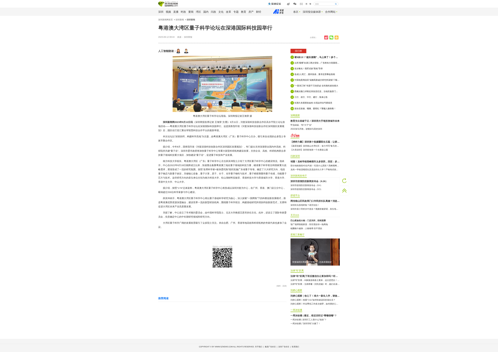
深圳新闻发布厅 (298, 175)
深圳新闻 (180, 20)
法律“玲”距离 (297, 270)
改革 (228, 11)
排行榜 (298, 51)
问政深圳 (295, 156)
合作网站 (330, 11)
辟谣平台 (295, 195)
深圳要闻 (191, 20)
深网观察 (295, 115)
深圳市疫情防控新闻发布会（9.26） (309, 181)
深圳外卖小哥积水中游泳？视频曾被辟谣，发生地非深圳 (315, 209)
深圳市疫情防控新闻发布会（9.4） (306, 185)
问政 (213, 11)
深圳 (160, 11)
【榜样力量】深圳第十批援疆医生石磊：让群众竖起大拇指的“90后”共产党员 (315, 142)
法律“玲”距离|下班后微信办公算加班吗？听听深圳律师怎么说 (315, 276)
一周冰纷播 (296, 310)
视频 (168, 11)
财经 (258, 11)
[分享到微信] (332, 37)
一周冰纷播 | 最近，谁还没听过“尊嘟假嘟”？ (313, 315)
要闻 (190, 11)
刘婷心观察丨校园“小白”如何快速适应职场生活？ (312, 300)
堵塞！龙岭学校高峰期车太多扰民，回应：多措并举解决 (315, 161)
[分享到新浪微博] (326, 37)
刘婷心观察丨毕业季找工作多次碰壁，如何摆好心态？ (315, 304)
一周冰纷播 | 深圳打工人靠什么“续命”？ (308, 320)
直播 (175, 11)
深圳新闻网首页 (165, 20)
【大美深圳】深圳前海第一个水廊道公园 (309, 150)
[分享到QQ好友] (337, 37)
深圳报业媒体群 (312, 11)
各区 (295, 11)
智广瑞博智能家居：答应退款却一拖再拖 (309, 224)
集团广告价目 (270, 347)
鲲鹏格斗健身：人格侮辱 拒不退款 (306, 228)
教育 (243, 11)
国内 (206, 11)
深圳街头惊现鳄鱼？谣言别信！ (305, 205)
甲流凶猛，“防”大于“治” (301, 125)
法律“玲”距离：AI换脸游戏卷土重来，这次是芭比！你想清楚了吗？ (315, 280)
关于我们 (258, 347)
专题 (236, 11)
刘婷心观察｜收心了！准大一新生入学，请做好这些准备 (315, 296)
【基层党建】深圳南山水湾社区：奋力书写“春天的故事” (315, 146)
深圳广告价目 (283, 347)
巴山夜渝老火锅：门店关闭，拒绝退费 (308, 220)
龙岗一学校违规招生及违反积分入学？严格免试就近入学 (315, 169)
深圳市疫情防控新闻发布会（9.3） (306, 189)
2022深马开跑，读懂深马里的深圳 (306, 129)
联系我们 (295, 347)
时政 (183, 11)
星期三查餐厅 (297, 234)
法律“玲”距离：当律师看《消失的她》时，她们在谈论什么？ (315, 284)
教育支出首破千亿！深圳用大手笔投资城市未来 (315, 121)
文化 (221, 11)
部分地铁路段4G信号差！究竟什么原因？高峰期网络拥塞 (315, 166)
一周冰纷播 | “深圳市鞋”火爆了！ (305, 323)
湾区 (198, 11)
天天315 (294, 215)
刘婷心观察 (296, 290)
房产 (251, 11)
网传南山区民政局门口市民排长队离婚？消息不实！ (315, 201)
